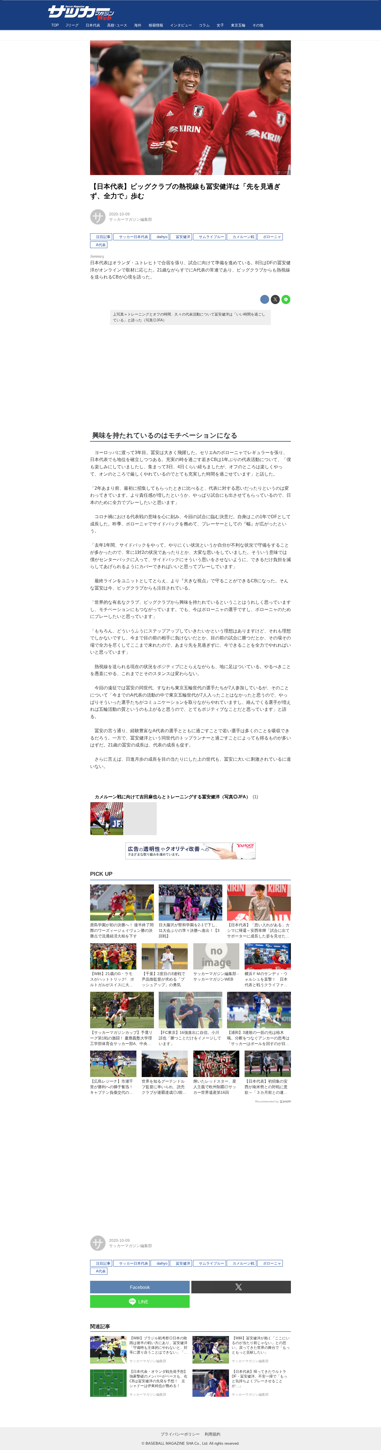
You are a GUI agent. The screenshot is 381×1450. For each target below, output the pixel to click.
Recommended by (267, 1101)
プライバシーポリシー (180, 1434)
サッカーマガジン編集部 (130, 219)
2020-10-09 (119, 214)
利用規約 (212, 1434)
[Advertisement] (190, 377)
